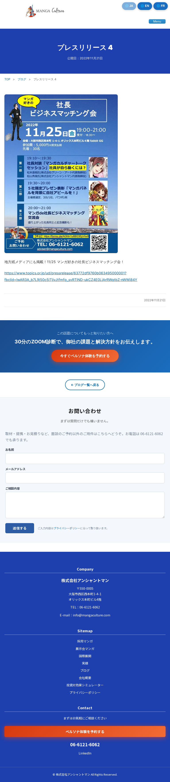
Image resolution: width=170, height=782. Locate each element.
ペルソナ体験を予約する (85, 731)
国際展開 (85, 656)
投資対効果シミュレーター (85, 685)
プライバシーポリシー (67, 528)
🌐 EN (145, 5)
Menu (157, 21)
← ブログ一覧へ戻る (85, 385)
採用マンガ (85, 641)
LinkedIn (85, 753)
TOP (7, 79)
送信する (20, 528)
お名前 (9, 450)
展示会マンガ (85, 648)
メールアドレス (15, 469)
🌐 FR (160, 5)
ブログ (21, 79)
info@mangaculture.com (91, 615)
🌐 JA (129, 5)
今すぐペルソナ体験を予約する (85, 356)
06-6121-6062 (89, 607)
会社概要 (85, 677)
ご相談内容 (12, 488)
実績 (85, 663)
